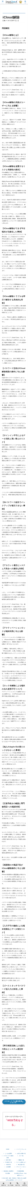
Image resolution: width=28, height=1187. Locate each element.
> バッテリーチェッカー (20, 1150)
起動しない (13, 147)
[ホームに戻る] (14, 1145)
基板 (17, 216)
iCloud (4, 38)
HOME (7, 1149)
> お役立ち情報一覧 (20, 1153)
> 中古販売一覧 (8, 1162)
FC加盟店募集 (20, 1171)
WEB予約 (24, 1184)
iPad (9, 50)
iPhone (4, 50)
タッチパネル (16, 837)
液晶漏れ (16, 874)
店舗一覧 (3, 1184)
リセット (17, 585)
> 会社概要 (8, 1166)
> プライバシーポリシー (20, 1167)
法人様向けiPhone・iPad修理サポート (20, 1174)
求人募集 (7, 1173)
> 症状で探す (7, 1160)
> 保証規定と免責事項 (7, 1171)
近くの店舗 (10, 1184)
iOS (12, 389)
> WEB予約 (8, 1164)
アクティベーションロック (12, 40)
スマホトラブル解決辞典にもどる (13, 1101)
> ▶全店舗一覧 (20, 1164)
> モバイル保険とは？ (20, 1162)
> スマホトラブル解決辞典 (7, 1156)
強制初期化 (16, 142)
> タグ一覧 (20, 1155)
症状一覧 (17, 1184)
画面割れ (10, 512)
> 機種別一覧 (20, 1160)
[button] (25, 576)
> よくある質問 (8, 1153)
